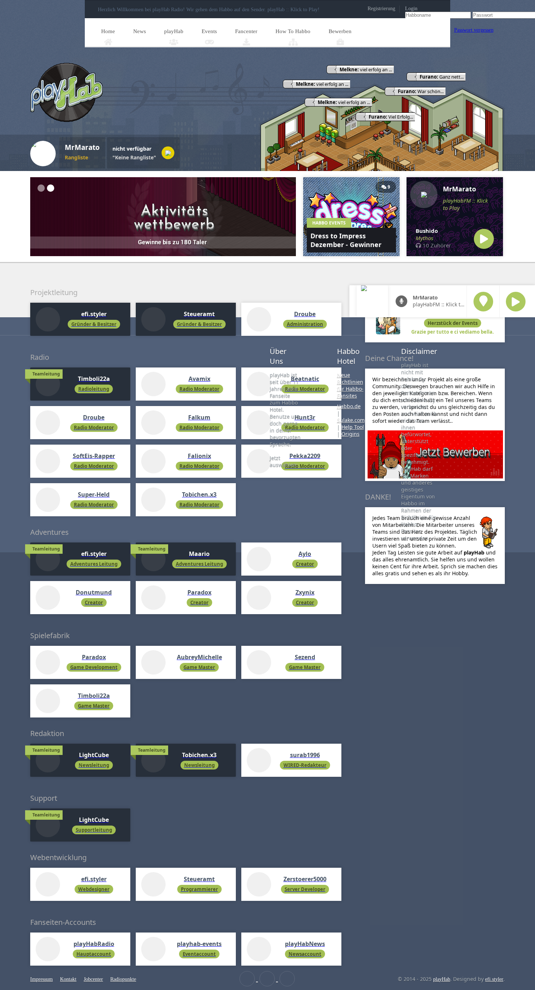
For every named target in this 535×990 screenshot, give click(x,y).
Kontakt (68, 979)
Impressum (41, 979)
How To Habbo (293, 31)
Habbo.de (349, 406)
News (139, 31)
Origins (350, 433)
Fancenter (246, 31)
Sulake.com (351, 420)
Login (411, 8)
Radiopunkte (123, 979)
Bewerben (340, 31)
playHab (173, 31)
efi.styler (494, 979)
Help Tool (352, 427)
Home (108, 31)
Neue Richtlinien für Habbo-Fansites (350, 385)
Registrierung (381, 8)
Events (209, 31)
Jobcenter (93, 979)
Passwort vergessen (474, 30)
